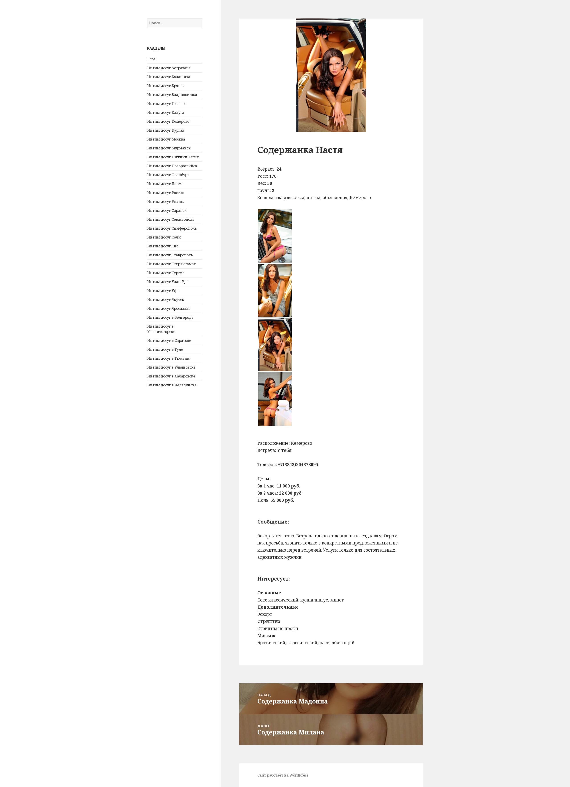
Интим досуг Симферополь (172, 228)
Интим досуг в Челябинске (171, 385)
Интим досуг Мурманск (169, 148)
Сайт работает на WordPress (282, 775)
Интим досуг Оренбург (168, 174)
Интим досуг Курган (166, 130)
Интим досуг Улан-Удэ (167, 281)
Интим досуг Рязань (165, 201)
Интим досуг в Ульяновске (171, 367)
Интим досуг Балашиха (168, 76)
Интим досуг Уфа (163, 290)
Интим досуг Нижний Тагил (173, 157)
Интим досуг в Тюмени (168, 358)
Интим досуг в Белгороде (170, 317)
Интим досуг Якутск (165, 299)
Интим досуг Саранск (167, 210)
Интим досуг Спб (162, 246)
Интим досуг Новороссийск (172, 165)
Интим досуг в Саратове (169, 340)
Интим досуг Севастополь (170, 219)
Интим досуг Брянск (166, 85)
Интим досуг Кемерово (168, 121)
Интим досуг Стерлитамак (171, 263)
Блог (151, 59)
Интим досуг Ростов (165, 192)
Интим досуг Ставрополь (170, 255)
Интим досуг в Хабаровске (171, 376)
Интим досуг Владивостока (172, 94)
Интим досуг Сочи (164, 237)
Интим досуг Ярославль (168, 308)
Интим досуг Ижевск (166, 103)
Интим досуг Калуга (165, 112)
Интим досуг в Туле (165, 349)
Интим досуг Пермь (165, 183)
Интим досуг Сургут (165, 272)
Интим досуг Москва (166, 139)
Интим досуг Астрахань (169, 67)
